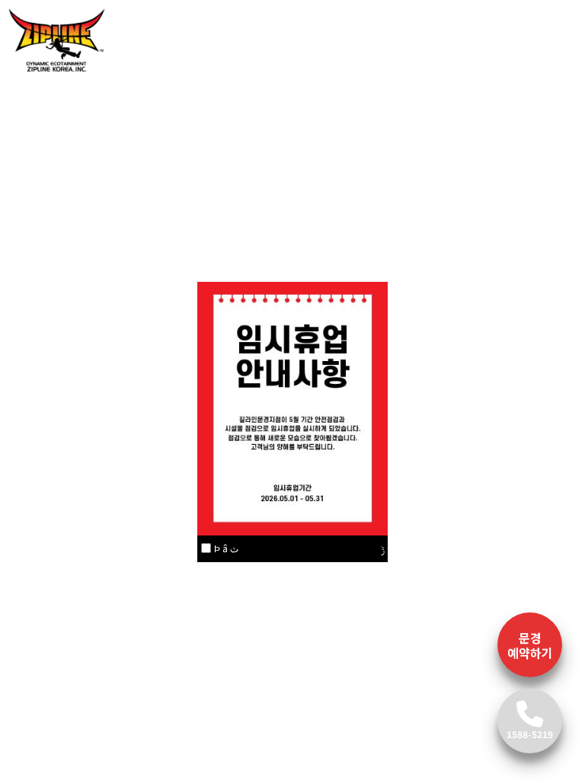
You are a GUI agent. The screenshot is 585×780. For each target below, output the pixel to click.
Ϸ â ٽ (226, 548)
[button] (44, 88)
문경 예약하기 (530, 645)
